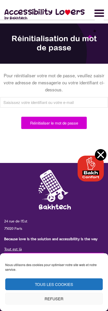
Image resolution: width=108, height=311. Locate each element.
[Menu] (99, 13)
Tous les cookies (54, 284)
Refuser (54, 298)
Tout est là (13, 249)
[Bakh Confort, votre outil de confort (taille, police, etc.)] (91, 168)
